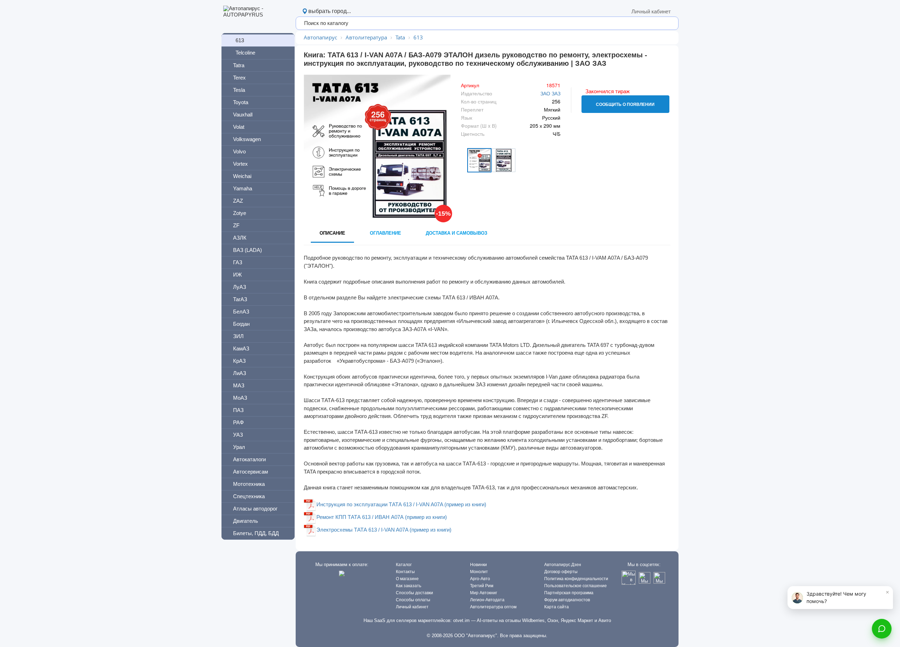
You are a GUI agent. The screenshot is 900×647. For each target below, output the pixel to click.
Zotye (239, 213)
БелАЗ (241, 312)
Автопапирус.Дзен (562, 564)
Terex (239, 78)
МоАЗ (240, 398)
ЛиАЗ (239, 373)
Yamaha (242, 188)
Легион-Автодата (487, 599)
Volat (238, 127)
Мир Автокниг (483, 592)
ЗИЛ (238, 336)
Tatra (238, 65)
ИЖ (237, 275)
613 (240, 40)
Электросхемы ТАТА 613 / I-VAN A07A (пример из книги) (383, 530)
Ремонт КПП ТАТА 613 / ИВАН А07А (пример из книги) (381, 517)
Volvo (239, 151)
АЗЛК (239, 238)
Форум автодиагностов (567, 599)
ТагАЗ (240, 299)
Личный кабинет (651, 11)
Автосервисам (250, 472)
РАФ (238, 422)
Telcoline (245, 53)
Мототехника (249, 484)
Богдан (241, 324)
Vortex (240, 164)
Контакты (405, 571)
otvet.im (461, 620)
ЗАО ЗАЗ (550, 93)
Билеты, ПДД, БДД (256, 533)
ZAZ (238, 201)
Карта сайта (556, 606)
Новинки (478, 564)
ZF (236, 225)
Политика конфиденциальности (576, 578)
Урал (239, 447)
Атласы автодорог (255, 509)
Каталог (404, 564)
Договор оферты (561, 571)
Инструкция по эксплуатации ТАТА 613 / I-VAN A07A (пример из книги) (401, 504)
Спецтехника (249, 496)
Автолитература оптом (493, 606)
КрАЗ (239, 361)
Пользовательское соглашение (575, 585)
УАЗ (238, 435)
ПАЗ (238, 410)
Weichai (242, 176)
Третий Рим (481, 585)
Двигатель (245, 521)
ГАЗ (237, 262)
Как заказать (408, 585)
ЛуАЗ (239, 287)
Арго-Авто (480, 578)
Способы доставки (414, 592)
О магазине (407, 578)
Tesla (239, 90)
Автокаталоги (249, 459)
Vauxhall (242, 115)
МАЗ (238, 385)
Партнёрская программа (568, 592)
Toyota (240, 102)
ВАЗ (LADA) (247, 250)
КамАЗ (241, 348)
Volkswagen (247, 139)
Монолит (479, 571)
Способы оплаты (413, 599)
